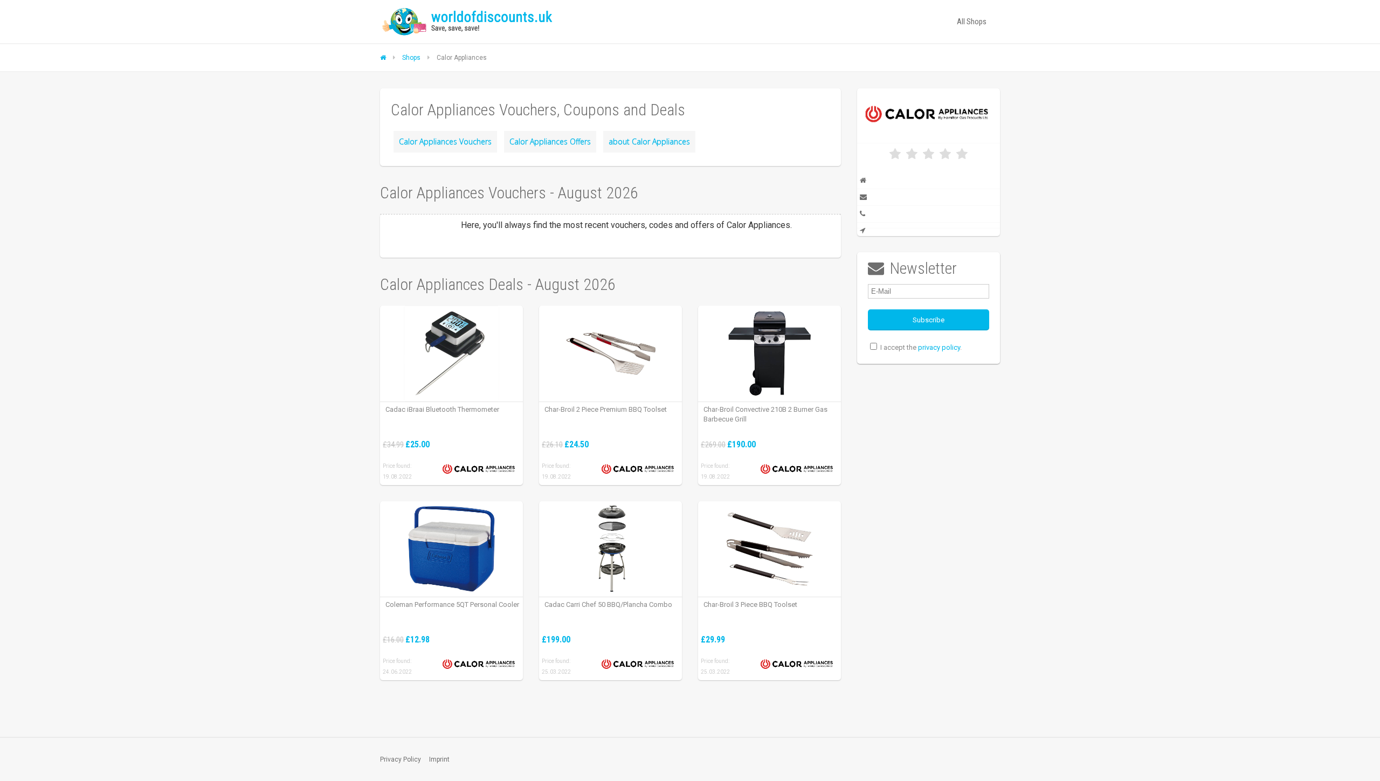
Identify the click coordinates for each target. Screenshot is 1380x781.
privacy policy (939, 347)
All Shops (971, 21)
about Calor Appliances (649, 141)
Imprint (439, 759)
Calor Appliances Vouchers (445, 141)
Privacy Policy (400, 759)
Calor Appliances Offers (550, 141)
